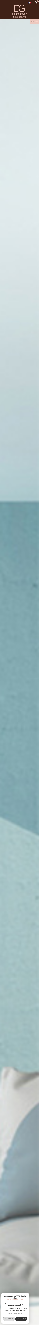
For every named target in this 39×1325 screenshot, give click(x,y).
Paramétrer (9, 1319)
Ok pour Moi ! (21, 1319)
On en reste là (20, 1295)
